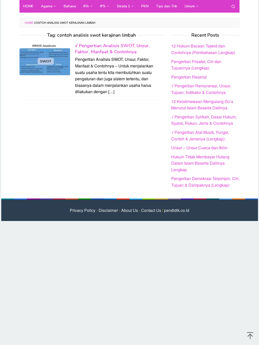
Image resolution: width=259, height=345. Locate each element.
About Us (129, 210)
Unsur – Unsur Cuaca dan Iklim (199, 148)
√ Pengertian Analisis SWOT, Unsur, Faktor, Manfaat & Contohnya (112, 49)
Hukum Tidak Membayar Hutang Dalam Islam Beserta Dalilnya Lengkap (200, 163)
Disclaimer (108, 210)
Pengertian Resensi (189, 77)
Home (29, 22)
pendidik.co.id (176, 210)
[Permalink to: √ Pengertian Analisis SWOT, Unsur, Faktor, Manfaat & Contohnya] (44, 59)
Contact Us (151, 210)
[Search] (233, 6)
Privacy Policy (82, 210)
